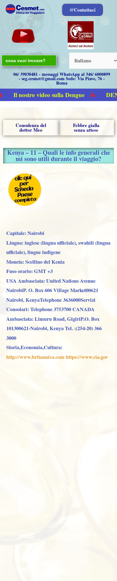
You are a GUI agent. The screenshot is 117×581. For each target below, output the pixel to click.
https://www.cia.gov (87, 357)
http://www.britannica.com (35, 357)
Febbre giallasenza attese (86, 127)
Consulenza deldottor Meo (31, 127)
